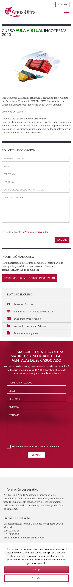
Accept (36, 569)
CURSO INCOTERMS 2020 (34, 32)
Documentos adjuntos (26, 333)
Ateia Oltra (18, 12)
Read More (36, 578)
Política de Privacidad (36, 232)
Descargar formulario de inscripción (29, 278)
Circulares (62, 4)
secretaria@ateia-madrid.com (27, 537)
